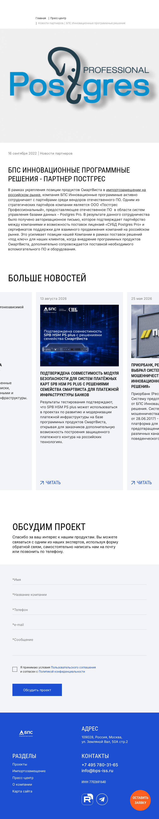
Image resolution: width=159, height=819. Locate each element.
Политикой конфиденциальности (62, 671)
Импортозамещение (29, 771)
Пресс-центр (23, 778)
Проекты (19, 764)
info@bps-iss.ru (97, 770)
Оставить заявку (140, 800)
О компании (22, 784)
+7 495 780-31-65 (100, 764)
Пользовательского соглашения (73, 667)
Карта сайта (22, 791)
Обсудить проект (37, 690)
